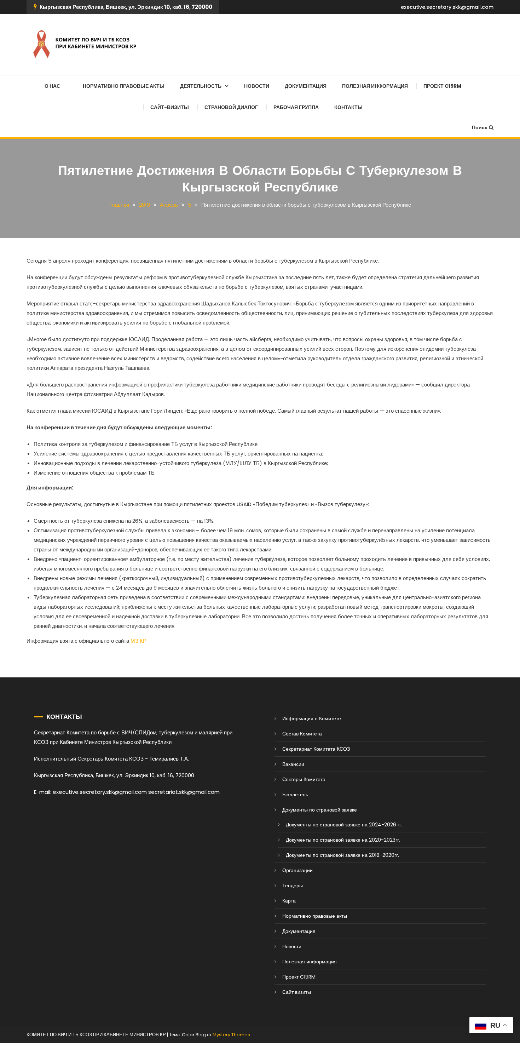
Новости (256, 86)
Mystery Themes (231, 1034)
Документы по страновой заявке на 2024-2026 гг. (344, 824)
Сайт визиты (296, 992)
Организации (297, 870)
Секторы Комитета (303, 779)
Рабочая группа (296, 107)
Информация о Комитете (311, 718)
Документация (306, 86)
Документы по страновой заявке (319, 809)
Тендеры (292, 885)
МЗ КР (138, 640)
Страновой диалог (231, 107)
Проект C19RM (442, 86)
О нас (52, 86)
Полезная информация (375, 86)
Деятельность (200, 86)
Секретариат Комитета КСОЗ (316, 748)
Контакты (348, 107)
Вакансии (293, 764)
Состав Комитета (302, 733)
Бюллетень (295, 794)
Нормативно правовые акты (123, 86)
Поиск (479, 127)
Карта (289, 900)
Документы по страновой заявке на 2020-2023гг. (343, 839)
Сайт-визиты (169, 107)
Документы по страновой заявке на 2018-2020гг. (342, 855)
